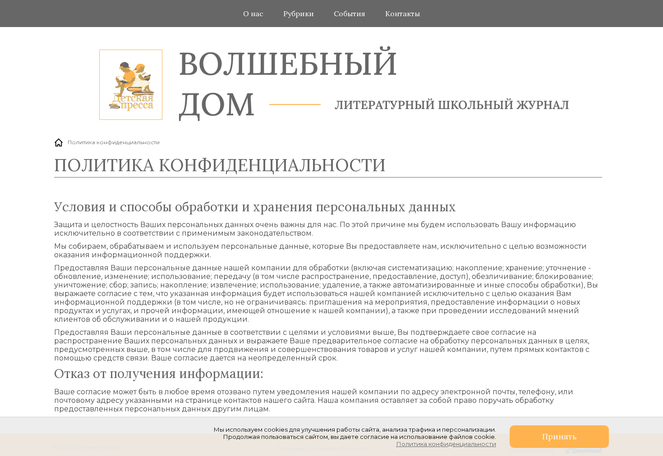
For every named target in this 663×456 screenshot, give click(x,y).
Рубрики (298, 13)
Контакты (402, 13)
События (349, 13)
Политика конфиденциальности (446, 443)
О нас (253, 13)
